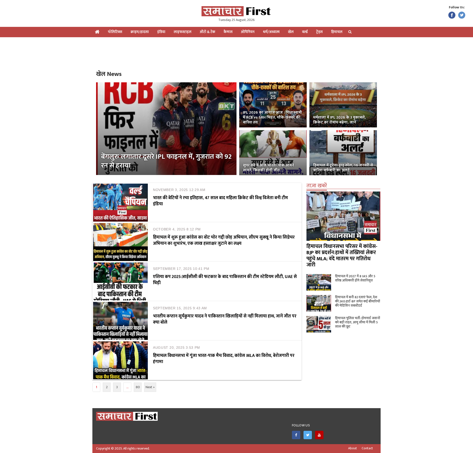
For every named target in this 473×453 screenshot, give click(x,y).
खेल (291, 32)
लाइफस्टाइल (182, 32)
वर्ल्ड (305, 32)
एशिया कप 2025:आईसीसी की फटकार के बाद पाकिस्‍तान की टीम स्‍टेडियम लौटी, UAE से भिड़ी (225, 280)
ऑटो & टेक (207, 32)
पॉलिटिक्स (115, 32)
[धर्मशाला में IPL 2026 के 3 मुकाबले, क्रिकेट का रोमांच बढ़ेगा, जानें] (343, 104)
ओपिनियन (247, 32)
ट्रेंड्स (319, 32)
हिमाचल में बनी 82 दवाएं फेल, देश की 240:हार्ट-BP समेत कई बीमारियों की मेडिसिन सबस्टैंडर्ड (357, 301)
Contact (367, 448)
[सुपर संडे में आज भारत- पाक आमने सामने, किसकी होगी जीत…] (273, 152)
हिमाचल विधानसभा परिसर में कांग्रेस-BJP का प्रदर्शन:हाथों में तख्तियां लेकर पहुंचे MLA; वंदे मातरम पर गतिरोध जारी (341, 255)
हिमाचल (336, 32)
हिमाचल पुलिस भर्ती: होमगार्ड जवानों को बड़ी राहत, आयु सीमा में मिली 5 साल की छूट (357, 322)
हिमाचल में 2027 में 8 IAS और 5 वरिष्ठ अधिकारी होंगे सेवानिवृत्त (355, 278)
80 (138, 387)
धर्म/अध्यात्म (271, 32)
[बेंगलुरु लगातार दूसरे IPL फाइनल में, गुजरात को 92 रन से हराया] (166, 128)
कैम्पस (228, 32)
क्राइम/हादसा (140, 32)
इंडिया (161, 32)
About (352, 448)
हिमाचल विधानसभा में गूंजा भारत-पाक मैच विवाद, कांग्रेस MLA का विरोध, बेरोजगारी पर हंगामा (223, 359)
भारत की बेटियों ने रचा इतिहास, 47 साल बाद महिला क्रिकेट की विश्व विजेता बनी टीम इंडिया (220, 201)
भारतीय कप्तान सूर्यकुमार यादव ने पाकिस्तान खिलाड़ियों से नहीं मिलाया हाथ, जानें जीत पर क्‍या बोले (224, 319)
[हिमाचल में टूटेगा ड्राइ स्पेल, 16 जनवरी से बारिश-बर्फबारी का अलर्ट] (343, 152)
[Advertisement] (236, 53)
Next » (150, 387)
